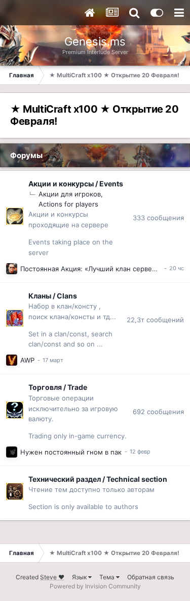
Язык (80, 577)
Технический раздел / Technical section (97, 479)
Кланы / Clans (52, 295)
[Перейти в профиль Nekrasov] (11, 360)
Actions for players (68, 204)
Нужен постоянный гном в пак (71, 452)
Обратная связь (150, 577)
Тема (107, 577)
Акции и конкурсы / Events (75, 183)
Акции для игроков (70, 194)
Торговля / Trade (57, 387)
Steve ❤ (52, 577)
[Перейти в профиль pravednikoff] (11, 452)
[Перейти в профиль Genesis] (11, 268)
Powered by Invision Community (95, 586)
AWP (27, 360)
